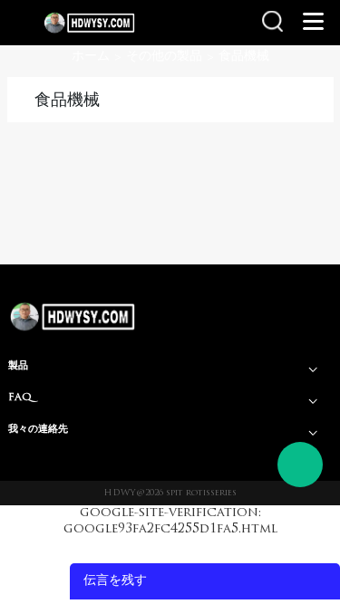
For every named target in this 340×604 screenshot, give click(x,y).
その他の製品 (164, 56)
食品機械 (244, 56)
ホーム (91, 56)
